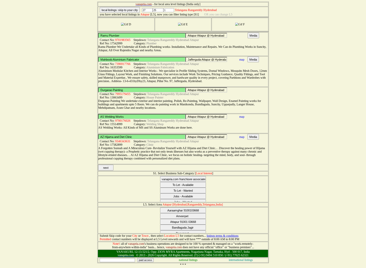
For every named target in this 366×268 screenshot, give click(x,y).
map (241, 59)
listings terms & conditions (222, 235)
